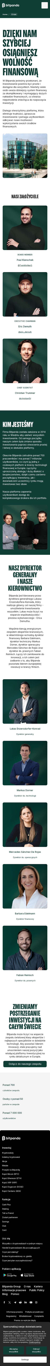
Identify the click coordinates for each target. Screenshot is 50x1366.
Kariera (38, 1286)
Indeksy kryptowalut (11, 1157)
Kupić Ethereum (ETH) (12, 1178)
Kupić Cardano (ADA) (11, 1191)
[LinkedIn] (25, 1302)
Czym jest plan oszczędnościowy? (17, 1260)
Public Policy (36, 1290)
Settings (25, 1359)
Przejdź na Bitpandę (11, 1170)
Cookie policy (35, 1342)
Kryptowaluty (8, 1153)
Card (4, 1230)
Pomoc (15, 1294)
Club (4, 1226)
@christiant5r (25, 398)
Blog (5, 1294)
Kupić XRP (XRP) (9, 1182)
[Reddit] (20, 1302)
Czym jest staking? (10, 1252)
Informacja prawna (15, 1312)
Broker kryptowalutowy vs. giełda (17, 1256)
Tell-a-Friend (8, 1213)
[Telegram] (15, 1302)
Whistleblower (25, 1316)
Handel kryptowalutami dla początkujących (21, 1248)
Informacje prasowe (14, 1290)
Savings (5, 1221)
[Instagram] (36, 1302)
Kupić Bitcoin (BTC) (10, 1174)
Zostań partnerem (10, 1217)
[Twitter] (9, 1302)
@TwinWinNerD (25, 265)
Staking (5, 1209)
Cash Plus (6, 1204)
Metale (5, 1165)
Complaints (39, 1316)
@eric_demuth (25, 332)
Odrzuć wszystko (36, 1350)
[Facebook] (4, 1302)
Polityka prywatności (34, 1312)
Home (5, 14)
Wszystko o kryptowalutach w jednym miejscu (22, 1243)
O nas (27, 1286)
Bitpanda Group (11, 1286)
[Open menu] (44, 5)
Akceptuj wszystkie (13, 1350)
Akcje (4, 1161)
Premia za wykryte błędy (25, 1320)
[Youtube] (31, 1302)
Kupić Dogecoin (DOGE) (12, 1187)
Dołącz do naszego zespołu (25, 1063)
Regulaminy (11, 1316)
